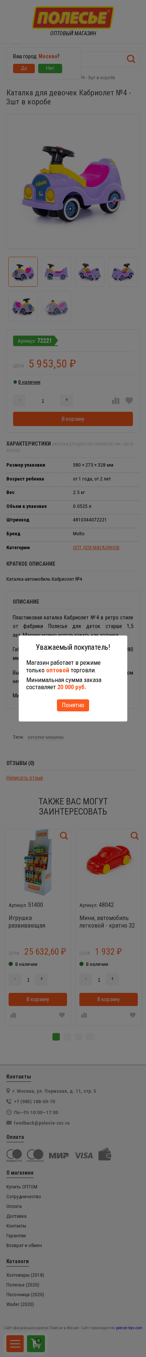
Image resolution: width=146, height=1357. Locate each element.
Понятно (73, 705)
